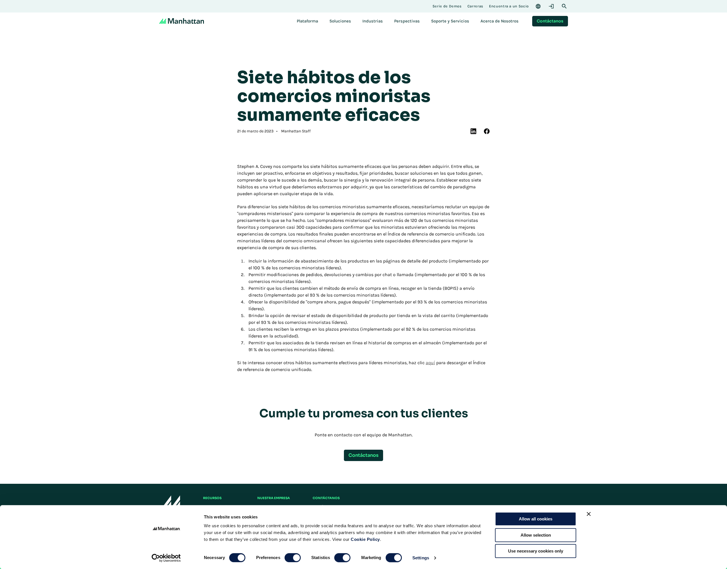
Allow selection (536, 535)
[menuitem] (307, 21)
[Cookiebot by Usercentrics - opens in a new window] (166, 558)
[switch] (293, 557)
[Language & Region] (538, 6)
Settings (420, 557)
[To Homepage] (169, 503)
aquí (430, 362)
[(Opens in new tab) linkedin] (473, 131)
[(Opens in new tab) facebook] (487, 131)
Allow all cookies (535, 518)
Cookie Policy (365, 539)
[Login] (551, 6)
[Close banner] (589, 514)
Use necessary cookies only (535, 551)
